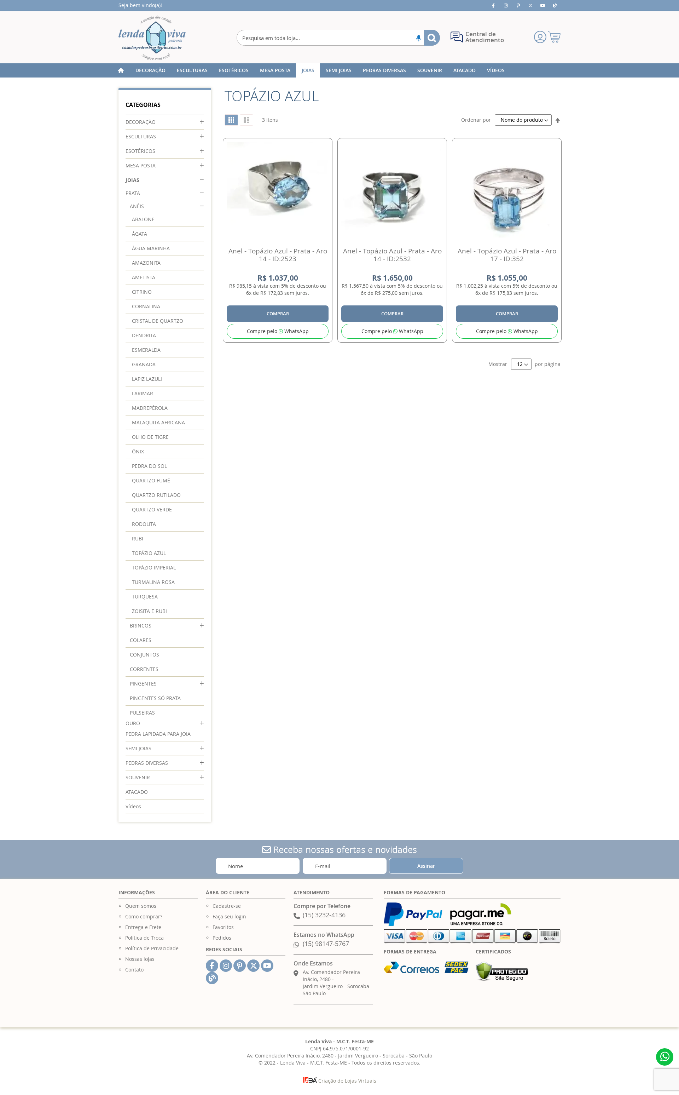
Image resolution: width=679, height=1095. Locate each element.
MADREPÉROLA (150, 408)
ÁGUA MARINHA (151, 248)
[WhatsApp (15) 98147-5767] (664, 1057)
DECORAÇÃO (141, 122)
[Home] (120, 70)
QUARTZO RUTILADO (156, 495)
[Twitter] (530, 5)
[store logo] (152, 38)
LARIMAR (142, 393)
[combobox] (338, 38)
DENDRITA (144, 335)
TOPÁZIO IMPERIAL (154, 567)
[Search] (432, 38)
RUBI (137, 538)
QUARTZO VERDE (152, 509)
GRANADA (144, 364)
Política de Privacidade (152, 948)
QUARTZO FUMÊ (151, 480)
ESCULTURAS (141, 136)
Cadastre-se (227, 905)
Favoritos (223, 927)
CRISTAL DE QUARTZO (157, 320)
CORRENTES (144, 669)
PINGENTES (143, 683)
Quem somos (140, 905)
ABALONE (143, 219)
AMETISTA (143, 277)
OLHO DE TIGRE (150, 437)
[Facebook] (493, 5)
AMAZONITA (146, 262)
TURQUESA (145, 596)
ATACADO (137, 792)
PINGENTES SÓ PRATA (155, 698)
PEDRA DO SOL (149, 466)
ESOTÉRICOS (140, 151)
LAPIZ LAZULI (147, 378)
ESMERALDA (146, 349)
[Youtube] (543, 5)
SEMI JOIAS (138, 748)
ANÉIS (137, 206)
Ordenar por (476, 119)
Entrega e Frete (143, 927)
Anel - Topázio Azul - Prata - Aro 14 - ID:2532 (392, 254)
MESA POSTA (141, 165)
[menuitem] (150, 70)
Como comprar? (143, 916)
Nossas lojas (140, 959)
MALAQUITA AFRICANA (158, 422)
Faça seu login (229, 916)
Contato (134, 969)
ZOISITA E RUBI (149, 611)
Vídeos (133, 806)
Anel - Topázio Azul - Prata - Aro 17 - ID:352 (507, 254)
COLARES (140, 640)
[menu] (339, 70)
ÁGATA (139, 233)
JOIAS (132, 180)
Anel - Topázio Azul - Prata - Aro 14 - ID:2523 (277, 254)
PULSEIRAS (142, 712)
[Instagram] (505, 5)
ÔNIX (138, 451)
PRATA (133, 193)
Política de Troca (144, 937)
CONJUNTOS (144, 654)
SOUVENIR (138, 777)
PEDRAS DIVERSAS (147, 762)
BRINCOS (140, 625)
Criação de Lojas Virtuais (346, 1080)
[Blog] (555, 5)
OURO (133, 723)
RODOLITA (144, 524)
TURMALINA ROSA (153, 582)
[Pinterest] (518, 5)
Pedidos (222, 937)
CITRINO (142, 291)
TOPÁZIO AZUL (149, 553)
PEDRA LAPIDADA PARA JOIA (158, 733)
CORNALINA (146, 306)
